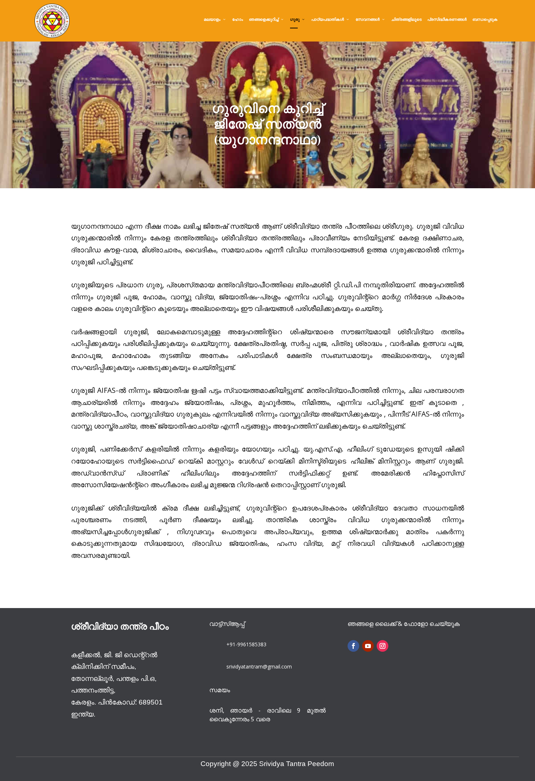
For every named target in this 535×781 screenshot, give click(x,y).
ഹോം (237, 19)
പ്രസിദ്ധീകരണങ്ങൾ (447, 19)
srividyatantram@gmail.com (259, 666)
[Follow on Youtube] (368, 646)
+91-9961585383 (246, 644)
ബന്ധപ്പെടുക (485, 19)
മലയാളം (212, 19)
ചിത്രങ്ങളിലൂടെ (406, 19)
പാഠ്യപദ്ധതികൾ (327, 19)
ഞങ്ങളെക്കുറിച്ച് (263, 19)
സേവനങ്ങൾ (368, 19)
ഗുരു (295, 19)
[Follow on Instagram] (382, 646)
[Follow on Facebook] (353, 646)
